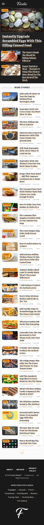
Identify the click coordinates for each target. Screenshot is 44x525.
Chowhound (9, 493)
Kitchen (5, 174)
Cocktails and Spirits (10, 270)
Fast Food (6, 189)
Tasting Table (13, 497)
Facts (5, 122)
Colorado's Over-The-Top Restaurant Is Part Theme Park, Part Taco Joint (30, 336)
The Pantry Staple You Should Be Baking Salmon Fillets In (30, 56)
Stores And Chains (9, 161)
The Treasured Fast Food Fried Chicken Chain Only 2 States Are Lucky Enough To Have (31, 193)
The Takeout (22, 501)
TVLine (31, 490)
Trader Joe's (7, 348)
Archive (20, 469)
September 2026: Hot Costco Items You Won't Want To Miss (30, 112)
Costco (5, 109)
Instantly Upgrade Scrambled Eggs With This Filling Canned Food (22, 40)
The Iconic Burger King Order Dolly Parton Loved (30, 233)
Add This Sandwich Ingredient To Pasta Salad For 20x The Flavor (31, 379)
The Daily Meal (27, 497)
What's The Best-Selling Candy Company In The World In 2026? (30, 391)
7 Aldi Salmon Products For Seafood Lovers (30, 286)
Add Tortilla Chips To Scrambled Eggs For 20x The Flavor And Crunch (30, 311)
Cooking (4, 10)
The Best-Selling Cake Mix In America (29, 123)
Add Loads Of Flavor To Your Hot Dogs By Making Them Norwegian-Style (30, 97)
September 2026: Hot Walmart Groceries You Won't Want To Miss (30, 163)
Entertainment (8, 231)
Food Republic (22, 493)
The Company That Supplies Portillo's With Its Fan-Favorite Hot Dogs (30, 219)
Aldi (4, 148)
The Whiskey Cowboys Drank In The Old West (30, 402)
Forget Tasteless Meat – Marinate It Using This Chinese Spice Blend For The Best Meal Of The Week (31, 73)
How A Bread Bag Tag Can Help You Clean (29, 441)
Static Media (16, 475)
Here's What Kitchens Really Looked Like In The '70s (29, 299)
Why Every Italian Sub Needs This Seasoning (29, 322)
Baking (5, 244)
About (10, 469)
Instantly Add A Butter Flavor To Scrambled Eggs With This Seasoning (30, 416)
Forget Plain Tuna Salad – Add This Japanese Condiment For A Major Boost (30, 177)
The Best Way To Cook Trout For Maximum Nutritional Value (29, 430)
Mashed (34, 493)
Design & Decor (8, 296)
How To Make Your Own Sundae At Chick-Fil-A (30, 205)
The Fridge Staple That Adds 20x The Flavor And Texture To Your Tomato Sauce (30, 364)
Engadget (12, 490)
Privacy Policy (32, 469)
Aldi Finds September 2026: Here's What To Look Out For (29, 151)
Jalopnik (21, 490)
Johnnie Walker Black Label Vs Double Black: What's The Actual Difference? (29, 274)
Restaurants (7, 333)
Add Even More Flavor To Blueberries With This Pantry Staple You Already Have (31, 137)
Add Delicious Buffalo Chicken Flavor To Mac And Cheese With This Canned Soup (30, 258)
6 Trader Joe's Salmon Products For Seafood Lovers (29, 350)
